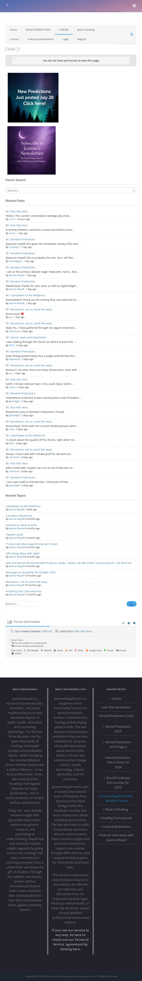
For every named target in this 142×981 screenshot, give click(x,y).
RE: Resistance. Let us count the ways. (29, 309)
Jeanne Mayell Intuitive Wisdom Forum (116, 798)
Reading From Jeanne (116, 818)
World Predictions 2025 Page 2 (118, 744)
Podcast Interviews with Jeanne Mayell (116, 837)
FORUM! (63, 29)
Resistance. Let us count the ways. (27, 582)
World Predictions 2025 (118, 728)
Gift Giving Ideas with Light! (23, 553)
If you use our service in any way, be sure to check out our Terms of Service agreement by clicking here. (70, 939)
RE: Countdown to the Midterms (25, 295)
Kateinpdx (14, 359)
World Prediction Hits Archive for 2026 (118, 762)
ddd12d (47, 631)
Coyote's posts (14, 534)
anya (11, 429)
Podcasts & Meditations (41, 39)
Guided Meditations (117, 826)
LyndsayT (14, 247)
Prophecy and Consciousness (24, 591)
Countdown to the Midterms (23, 506)
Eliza (11, 443)
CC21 (12, 345)
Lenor (12, 219)
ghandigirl (14, 401)
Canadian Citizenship (19, 515)
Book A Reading (85, 29)
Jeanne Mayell (16, 275)
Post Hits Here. (83, 631)
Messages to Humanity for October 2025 (30, 572)
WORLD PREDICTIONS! (38, 29)
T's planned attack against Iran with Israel (32, 544)
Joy (10, 317)
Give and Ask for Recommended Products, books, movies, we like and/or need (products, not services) (68, 563)
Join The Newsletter (116, 707)
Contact (14, 39)
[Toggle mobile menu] (134, 6)
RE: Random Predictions (20, 239)
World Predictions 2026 (116, 716)
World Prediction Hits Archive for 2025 (118, 782)
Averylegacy (15, 261)
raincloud (14, 331)
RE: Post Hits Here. (17, 211)
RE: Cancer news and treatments (26, 337)
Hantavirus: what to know (21, 525)
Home (13, 29)
